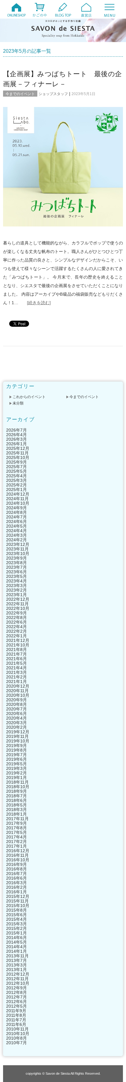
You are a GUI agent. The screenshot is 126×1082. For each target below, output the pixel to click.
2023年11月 (17, 548)
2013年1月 (16, 969)
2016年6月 (16, 878)
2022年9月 (16, 612)
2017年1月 (16, 846)
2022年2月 (16, 631)
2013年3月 (16, 965)
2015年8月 (16, 910)
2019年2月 (16, 773)
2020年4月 (16, 718)
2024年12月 (17, 494)
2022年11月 (17, 603)
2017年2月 (16, 841)
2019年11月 (17, 736)
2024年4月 (16, 530)
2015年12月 (17, 896)
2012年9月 (16, 987)
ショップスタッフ (53, 94)
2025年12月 (17, 448)
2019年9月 (16, 745)
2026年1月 (16, 443)
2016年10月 (17, 859)
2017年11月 (17, 818)
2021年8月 (16, 649)
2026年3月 (16, 439)
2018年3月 (16, 809)
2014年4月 (16, 946)
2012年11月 (17, 978)
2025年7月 (16, 466)
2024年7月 (16, 516)
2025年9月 (16, 462)
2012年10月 (17, 983)
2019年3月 (16, 768)
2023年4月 (16, 580)
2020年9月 (16, 699)
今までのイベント (20, 94)
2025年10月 (17, 457)
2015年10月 (17, 905)
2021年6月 (16, 658)
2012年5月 (16, 1006)
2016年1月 (16, 891)
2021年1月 (16, 681)
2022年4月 (16, 626)
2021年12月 (17, 640)
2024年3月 (16, 535)
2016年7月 (16, 873)
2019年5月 (16, 763)
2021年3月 (16, 672)
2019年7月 (16, 754)
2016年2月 (16, 887)
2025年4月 (16, 475)
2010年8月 (16, 1038)
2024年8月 (16, 512)
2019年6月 (16, 759)
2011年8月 (16, 1015)
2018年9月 (16, 791)
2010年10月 (17, 1033)
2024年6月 (16, 521)
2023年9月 (16, 558)
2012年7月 (16, 997)
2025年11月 (17, 452)
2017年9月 (16, 823)
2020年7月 (16, 709)
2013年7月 (16, 960)
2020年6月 (16, 713)
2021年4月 (16, 667)
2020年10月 (17, 695)
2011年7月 (16, 1019)
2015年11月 (17, 901)
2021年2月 (16, 676)
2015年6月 (16, 914)
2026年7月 (16, 430)
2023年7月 (16, 567)
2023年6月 (16, 571)
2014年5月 (16, 942)
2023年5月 (16, 576)
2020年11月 (17, 690)
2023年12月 (17, 544)
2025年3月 (16, 480)
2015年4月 (16, 919)
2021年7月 (16, 654)
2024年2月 (16, 539)
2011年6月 (16, 1024)
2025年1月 (16, 489)
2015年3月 (16, 923)
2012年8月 (16, 992)
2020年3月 (16, 722)
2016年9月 (16, 864)
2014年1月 (16, 951)
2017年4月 (16, 837)
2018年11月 (17, 782)
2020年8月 (16, 704)
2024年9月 (16, 507)
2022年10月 (17, 608)
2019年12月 (17, 731)
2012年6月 (16, 1001)
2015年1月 (16, 933)
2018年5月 (16, 805)
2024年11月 (17, 498)
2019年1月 (16, 777)
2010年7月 (16, 1042)
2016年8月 (16, 869)
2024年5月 (16, 526)
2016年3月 (16, 882)
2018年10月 (17, 786)
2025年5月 (16, 471)
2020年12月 (17, 686)
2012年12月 (17, 974)
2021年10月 (17, 644)
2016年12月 (17, 850)
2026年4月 (16, 434)
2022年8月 (16, 617)
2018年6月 (16, 800)
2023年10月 (17, 553)
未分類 (18, 403)
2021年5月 (16, 663)
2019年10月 (17, 741)
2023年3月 (16, 585)
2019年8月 (16, 750)
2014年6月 (16, 937)
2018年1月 (16, 814)
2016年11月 (17, 855)
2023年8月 (16, 562)
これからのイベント (29, 397)
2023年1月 (16, 594)
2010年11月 (17, 1029)
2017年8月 (16, 827)
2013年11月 (17, 955)
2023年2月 (16, 590)
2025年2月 (16, 484)
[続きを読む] (39, 302)
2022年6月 (16, 622)
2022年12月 (17, 599)
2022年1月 (16, 635)
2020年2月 (16, 727)
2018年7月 (16, 795)
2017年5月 (16, 832)
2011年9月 (16, 1010)
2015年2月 (16, 928)
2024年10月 (17, 503)
